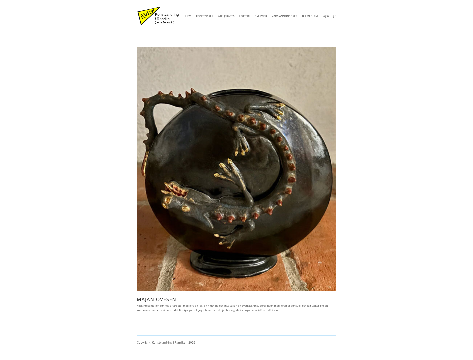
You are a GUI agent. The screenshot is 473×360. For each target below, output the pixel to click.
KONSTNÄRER (204, 16)
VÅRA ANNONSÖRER (284, 16)
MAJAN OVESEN (156, 299)
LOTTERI (244, 16)
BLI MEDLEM (310, 16)
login (326, 16)
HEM (188, 16)
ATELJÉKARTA (226, 16)
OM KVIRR (260, 16)
